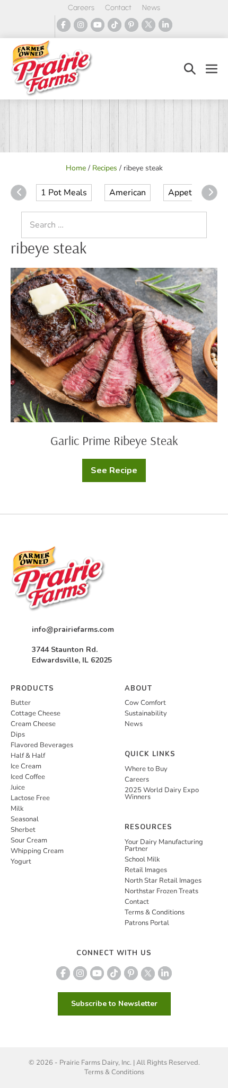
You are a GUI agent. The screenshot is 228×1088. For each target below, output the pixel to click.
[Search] (196, 225)
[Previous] (19, 193)
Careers (81, 7)
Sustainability (146, 713)
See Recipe (116, 473)
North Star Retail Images (163, 880)
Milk (17, 808)
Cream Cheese (33, 724)
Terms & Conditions (155, 912)
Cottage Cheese (35, 713)
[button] (190, 68)
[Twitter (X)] (148, 25)
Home (76, 168)
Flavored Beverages (42, 745)
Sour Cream (29, 840)
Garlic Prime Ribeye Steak (114, 440)
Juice (18, 787)
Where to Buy (146, 769)
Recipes (104, 168)
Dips (18, 734)
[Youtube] (97, 25)
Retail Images (146, 870)
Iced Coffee (28, 777)
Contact (118, 7)
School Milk (142, 859)
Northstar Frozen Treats (161, 891)
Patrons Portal (147, 923)
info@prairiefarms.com (73, 629)
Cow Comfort (145, 703)
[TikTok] (114, 25)
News (151, 7)
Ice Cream (26, 766)
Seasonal (25, 819)
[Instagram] (80, 25)
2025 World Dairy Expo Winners (162, 793)
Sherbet (23, 830)
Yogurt (21, 861)
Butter (21, 703)
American (127, 192)
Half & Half (28, 755)
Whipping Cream (37, 851)
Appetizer (187, 192)
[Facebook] (64, 25)
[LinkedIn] (165, 25)
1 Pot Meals (64, 192)
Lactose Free (30, 798)
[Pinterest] (131, 25)
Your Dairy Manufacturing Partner (164, 845)
